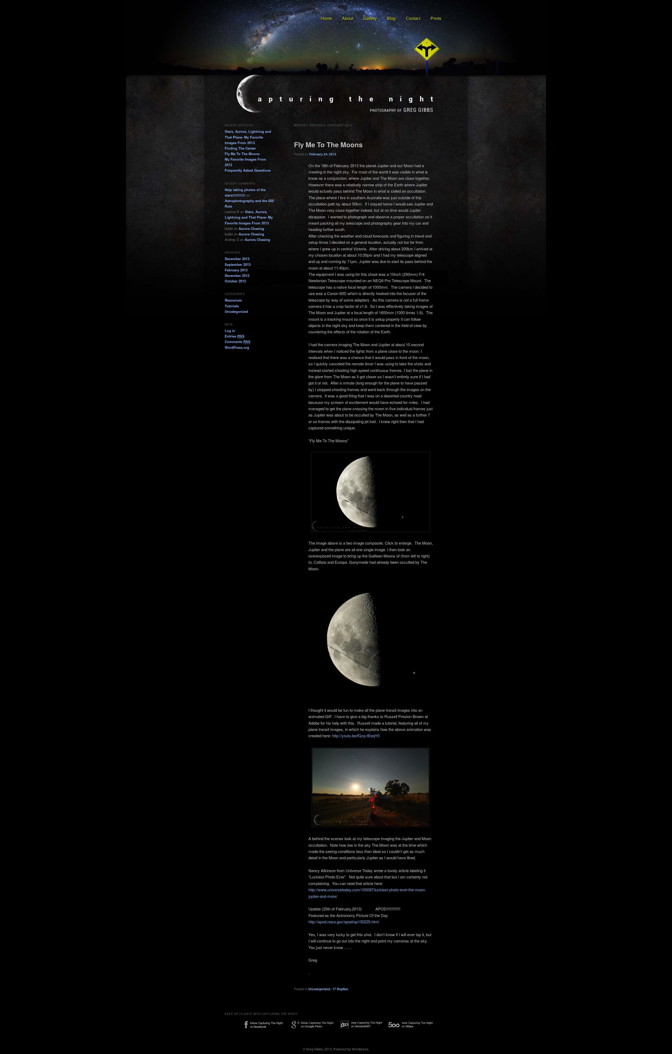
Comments (237, 341)
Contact (413, 18)
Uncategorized (319, 989)
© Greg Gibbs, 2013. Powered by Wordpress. (336, 1049)
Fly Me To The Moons (328, 144)
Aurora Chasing (251, 228)
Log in (230, 330)
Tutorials (232, 305)
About (347, 18)
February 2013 (236, 269)
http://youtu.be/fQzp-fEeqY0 (356, 735)
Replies (340, 989)
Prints (435, 18)
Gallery (370, 18)
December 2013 (237, 258)
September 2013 (238, 264)
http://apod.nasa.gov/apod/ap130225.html (343, 921)
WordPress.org (237, 347)
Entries (234, 336)
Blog (391, 18)
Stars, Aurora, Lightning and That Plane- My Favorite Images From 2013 (248, 137)
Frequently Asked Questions (248, 170)
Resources (233, 300)
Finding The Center (240, 148)
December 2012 (237, 275)
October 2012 (235, 280)
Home (326, 18)
